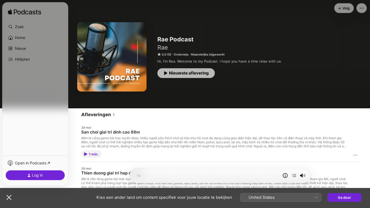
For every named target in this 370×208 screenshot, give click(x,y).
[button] (35, 26)
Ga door (344, 197)
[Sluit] (9, 197)
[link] (98, 115)
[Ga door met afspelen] (294, 175)
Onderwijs (181, 54)
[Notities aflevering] (285, 175)
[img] (24, 12)
